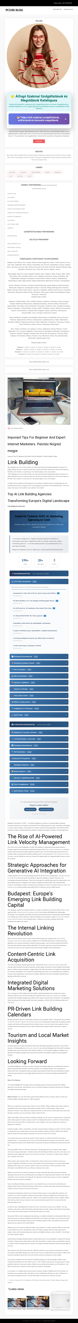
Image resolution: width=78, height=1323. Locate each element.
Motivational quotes (14, 247)
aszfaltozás (57, 172)
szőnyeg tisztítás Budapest (49, 185)
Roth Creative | (45, 1321)
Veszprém (41, 159)
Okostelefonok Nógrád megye (17, 1309)
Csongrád (48, 155)
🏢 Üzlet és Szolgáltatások (23, 784)
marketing (20, 176)
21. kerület (42, 354)
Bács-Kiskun (11, 155)
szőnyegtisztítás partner (39, 188)
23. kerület (56, 354)
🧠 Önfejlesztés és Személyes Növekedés (27, 732)
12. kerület (59, 349)
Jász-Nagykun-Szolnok (22, 157)
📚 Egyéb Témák (20, 715)
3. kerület (39, 347)
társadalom (23, 172)
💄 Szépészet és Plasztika (22, 689)
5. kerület (51, 347)
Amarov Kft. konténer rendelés (18, 212)
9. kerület (38, 349)
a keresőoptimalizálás (36, 133)
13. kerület (24, 352)
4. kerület (45, 347)
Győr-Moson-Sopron (60, 155)
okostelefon (12, 172)
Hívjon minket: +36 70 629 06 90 (63, 3)
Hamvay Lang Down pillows (16, 209)
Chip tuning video (13, 224)
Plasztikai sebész (13, 201)
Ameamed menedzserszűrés (16, 205)
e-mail (10, 176)
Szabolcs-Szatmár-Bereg (63, 157)
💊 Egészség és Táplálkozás (23, 682)
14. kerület (31, 352)
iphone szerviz (12, 236)
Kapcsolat (68, 9)
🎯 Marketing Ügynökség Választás (25, 663)
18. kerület (60, 352)
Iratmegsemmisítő (13, 255)
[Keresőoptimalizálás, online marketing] (14, 12)
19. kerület (28, 354)
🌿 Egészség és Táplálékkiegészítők (25, 778)
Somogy (53, 157)
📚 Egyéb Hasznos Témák (23, 791)
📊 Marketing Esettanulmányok (24, 745)
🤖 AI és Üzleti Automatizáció (24, 581)
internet (29, 176)
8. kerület (31, 349)
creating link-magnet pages (56, 964)
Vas (36, 159)
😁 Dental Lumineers (21, 771)
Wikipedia (10, 228)
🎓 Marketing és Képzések (23, 765)
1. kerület (26, 347)
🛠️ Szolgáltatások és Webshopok (25, 708)
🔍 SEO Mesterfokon (21, 752)
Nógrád (44, 157)
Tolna (33, 159)
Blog (16, 136)
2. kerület (32, 347)
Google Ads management (52, 995)
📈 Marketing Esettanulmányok (24, 656)
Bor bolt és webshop (14, 216)
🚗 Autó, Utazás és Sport (22, 695)
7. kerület (25, 349)
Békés (22, 155)
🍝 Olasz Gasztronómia (22, 676)
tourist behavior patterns (30, 1048)
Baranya (17, 155)
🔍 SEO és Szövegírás (21, 669)
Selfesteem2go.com (14, 243)
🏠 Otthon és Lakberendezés (23, 702)
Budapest (42, 155)
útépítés (47, 172)
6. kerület (58, 347)
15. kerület (38, 352)
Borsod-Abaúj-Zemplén (31, 155)
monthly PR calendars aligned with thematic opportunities (25, 1022)
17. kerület (53, 352)
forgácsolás (12, 193)
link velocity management (54, 849)
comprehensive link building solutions (28, 912)
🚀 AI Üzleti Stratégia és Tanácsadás (26, 739)
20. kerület (35, 354)
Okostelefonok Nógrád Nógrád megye (38, 1309)
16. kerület (45, 352)
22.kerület (49, 354)
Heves (13, 157)
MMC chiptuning (13, 251)
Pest (48, 157)
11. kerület (52, 349)
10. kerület (44, 349)
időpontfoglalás (35, 172)
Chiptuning (11, 220)
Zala (45, 159)
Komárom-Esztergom (35, 157)
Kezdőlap (57, 9)
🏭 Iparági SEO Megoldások (23, 758)
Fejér (52, 155)
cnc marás (11, 197)
